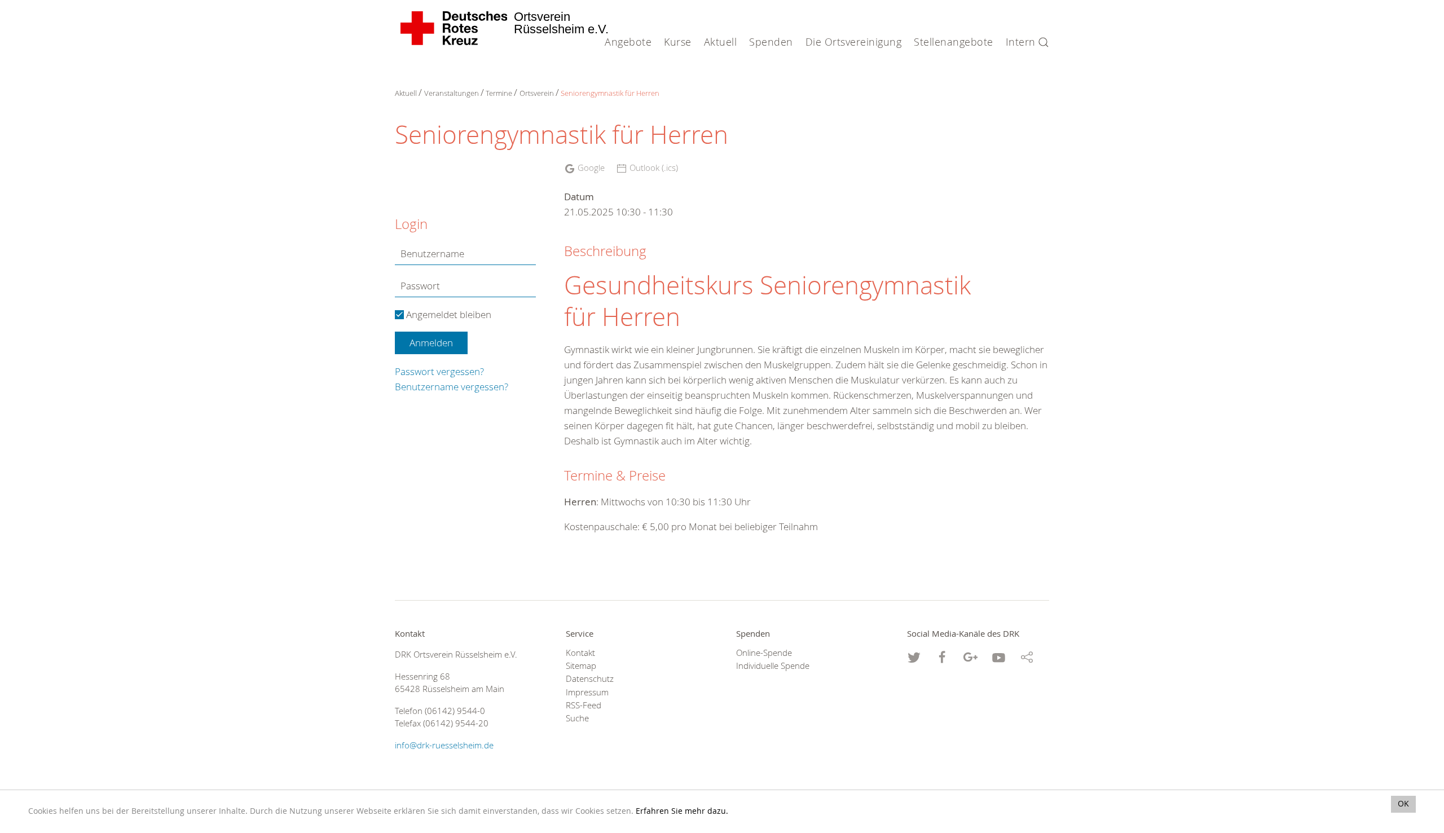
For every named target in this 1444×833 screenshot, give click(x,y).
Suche (577, 718)
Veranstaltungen (451, 93)
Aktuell (406, 93)
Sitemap (581, 665)
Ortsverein (537, 93)
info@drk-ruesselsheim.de (444, 745)
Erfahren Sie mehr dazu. (682, 811)
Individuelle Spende (772, 665)
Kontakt (580, 652)
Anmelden (431, 342)
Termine (499, 93)
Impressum (587, 692)
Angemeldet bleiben (447, 314)
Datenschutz (590, 678)
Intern (1021, 42)
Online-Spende (764, 652)
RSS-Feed (583, 705)
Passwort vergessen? (439, 371)
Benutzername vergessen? (451, 386)
